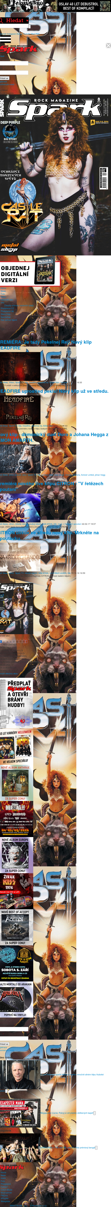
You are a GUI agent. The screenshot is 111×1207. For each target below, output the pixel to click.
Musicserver (6, 1192)
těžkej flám (54, 382)
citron (11, 523)
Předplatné (6, 1183)
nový (60, 523)
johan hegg (100, 474)
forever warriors (72, 474)
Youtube (26, 33)
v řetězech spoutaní (72, 523)
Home (3, 288)
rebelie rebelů (21, 523)
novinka (63, 382)
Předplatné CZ (7, 308)
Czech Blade (6, 1189)
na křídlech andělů (58, 573)
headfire (33, 382)
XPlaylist (4, 1198)
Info (2, 302)
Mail (33, 33)
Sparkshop (6, 317)
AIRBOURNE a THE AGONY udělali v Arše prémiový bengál (67, 1147)
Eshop (19, 33)
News (3, 291)
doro (24, 474)
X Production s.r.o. (38, 1205)
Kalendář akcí (7, 299)
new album (59, 474)
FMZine (4, 1195)
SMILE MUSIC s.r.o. (19, 1205)
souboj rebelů (35, 523)
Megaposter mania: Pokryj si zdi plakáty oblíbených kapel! (66, 1112)
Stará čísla (5, 314)
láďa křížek (47, 523)
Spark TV (19, 382)
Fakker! (4, 1186)
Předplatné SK (7, 311)
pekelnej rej (43, 382)
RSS (37, 33)
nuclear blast (47, 474)
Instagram (11, 33)
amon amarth (15, 474)
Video (3, 296)
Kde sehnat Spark (9, 319)
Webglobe (5, 1201)
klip (26, 382)
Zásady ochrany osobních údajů (19, 305)
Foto (3, 293)
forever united (87, 474)
